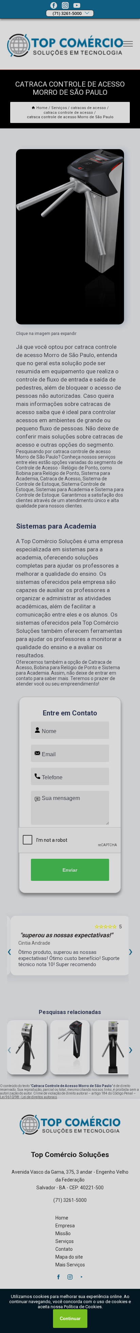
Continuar (70, 1318)
